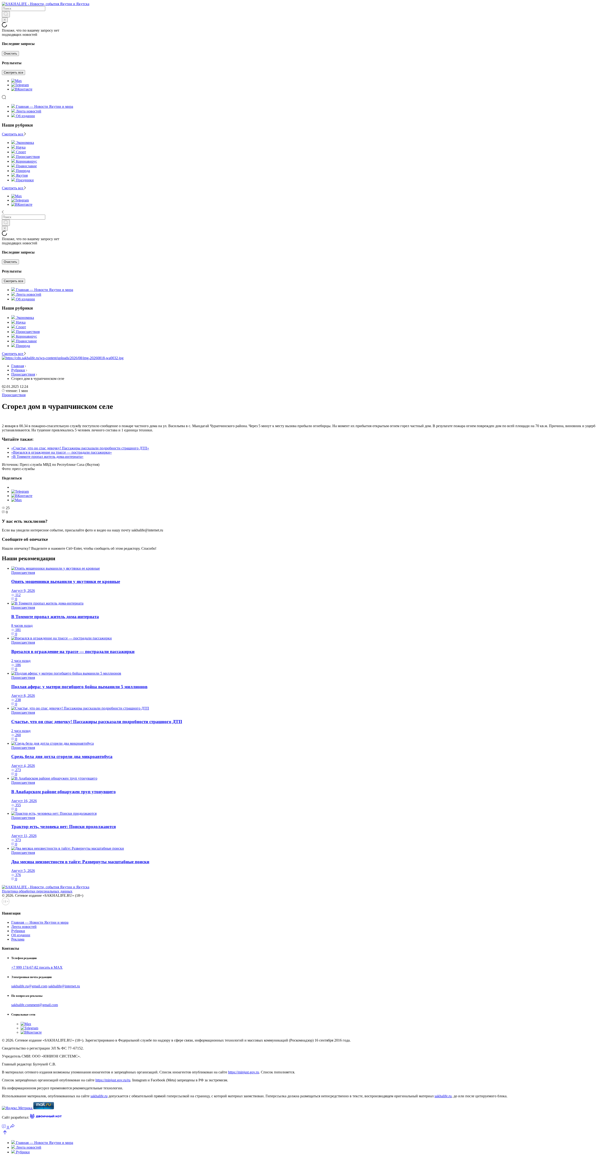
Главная (17, 366)
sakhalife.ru (99, 1096)
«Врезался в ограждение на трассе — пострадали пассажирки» (61, 452)
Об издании (25, 116)
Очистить (10, 53)
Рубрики (18, 370)
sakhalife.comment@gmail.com (34, 1005)
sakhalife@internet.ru (64, 986)
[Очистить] (5, 19)
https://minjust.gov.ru (243, 1072)
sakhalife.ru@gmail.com (29, 986)
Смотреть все (13, 72)
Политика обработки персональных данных (37, 891)
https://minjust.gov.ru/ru (112, 1080)
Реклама (17, 939)
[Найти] (6, 14)
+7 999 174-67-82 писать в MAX (37, 967)
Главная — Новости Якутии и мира (44, 106)
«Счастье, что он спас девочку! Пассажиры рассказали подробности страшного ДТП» (80, 448)
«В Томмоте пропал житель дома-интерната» (47, 457)
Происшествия (23, 374)
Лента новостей (28, 111)
